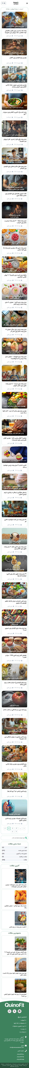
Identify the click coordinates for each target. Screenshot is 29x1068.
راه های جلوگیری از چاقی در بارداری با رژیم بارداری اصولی (15, 493)
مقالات (25, 860)
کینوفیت (21, 9)
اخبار (26, 847)
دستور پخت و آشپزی (21, 854)
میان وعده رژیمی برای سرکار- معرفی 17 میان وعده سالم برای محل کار (15, 330)
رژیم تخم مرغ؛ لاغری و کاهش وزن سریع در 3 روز (14, 113)
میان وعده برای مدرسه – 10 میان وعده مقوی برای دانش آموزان (16, 385)
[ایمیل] (26, 1046)
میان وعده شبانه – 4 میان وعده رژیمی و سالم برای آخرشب (15, 222)
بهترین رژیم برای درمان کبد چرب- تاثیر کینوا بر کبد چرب (14, 412)
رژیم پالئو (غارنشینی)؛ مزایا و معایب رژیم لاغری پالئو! (15, 683)
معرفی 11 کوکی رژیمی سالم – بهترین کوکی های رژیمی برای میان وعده (14, 439)
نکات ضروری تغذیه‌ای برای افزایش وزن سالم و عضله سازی (15, 195)
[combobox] (14, 838)
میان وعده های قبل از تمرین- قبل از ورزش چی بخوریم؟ (15, 140)
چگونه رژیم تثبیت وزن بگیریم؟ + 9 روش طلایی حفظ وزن (15, 276)
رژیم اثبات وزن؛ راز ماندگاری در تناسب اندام (14, 710)
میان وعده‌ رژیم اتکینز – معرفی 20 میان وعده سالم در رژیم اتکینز (15, 303)
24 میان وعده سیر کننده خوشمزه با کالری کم (15, 521)
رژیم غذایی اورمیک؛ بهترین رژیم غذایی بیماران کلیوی (15, 819)
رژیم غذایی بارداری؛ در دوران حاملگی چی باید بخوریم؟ (15, 738)
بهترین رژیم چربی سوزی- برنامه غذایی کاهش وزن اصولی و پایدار (16, 86)
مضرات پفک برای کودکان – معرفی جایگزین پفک (15, 907)
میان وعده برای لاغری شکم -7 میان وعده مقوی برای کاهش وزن (15, 548)
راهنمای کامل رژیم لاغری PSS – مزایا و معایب (15, 656)
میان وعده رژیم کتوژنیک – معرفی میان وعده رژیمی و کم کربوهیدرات (15, 358)
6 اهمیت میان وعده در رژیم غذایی (17, 927)
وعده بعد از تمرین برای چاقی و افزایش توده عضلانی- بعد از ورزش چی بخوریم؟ (15, 32)
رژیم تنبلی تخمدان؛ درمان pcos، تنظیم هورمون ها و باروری (15, 602)
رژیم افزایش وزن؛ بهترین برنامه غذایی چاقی (16, 765)
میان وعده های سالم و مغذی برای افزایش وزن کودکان (15, 167)
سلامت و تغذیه (23, 857)
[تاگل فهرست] (27, 3)
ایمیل (22, 1046)
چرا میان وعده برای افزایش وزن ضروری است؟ (15, 629)
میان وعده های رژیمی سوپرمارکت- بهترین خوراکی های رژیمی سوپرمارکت (15, 886)
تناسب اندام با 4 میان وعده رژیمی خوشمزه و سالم (14, 466)
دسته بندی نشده (22, 850)
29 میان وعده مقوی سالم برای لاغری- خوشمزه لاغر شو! (16, 575)
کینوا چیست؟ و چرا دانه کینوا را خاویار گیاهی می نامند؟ (15, 995)
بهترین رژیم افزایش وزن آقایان (18, 58)
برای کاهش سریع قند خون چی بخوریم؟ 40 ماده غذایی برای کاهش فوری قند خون (15, 953)
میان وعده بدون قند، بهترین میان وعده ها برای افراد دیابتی (14, 249)
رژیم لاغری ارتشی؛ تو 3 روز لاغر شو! (16, 791)
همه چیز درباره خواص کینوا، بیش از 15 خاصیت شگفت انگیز (14, 974)
